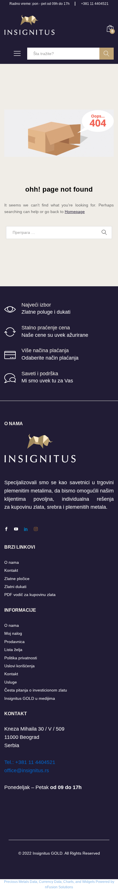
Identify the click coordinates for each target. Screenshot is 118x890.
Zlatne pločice (17, 578)
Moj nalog (13, 633)
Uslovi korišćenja (19, 666)
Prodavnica (14, 641)
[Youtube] (16, 529)
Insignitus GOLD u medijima (29, 698)
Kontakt (11, 570)
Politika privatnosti (20, 658)
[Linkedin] (26, 529)
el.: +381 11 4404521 (31, 762)
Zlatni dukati (15, 586)
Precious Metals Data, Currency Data (33, 882)
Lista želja (13, 649)
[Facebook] (6, 529)
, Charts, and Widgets (78, 882)
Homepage (75, 211)
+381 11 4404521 (95, 4)
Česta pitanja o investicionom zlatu (35, 690)
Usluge (10, 682)
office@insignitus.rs (26, 770)
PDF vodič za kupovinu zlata (30, 594)
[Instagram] (36, 529)
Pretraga (106, 54)
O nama (11, 562)
